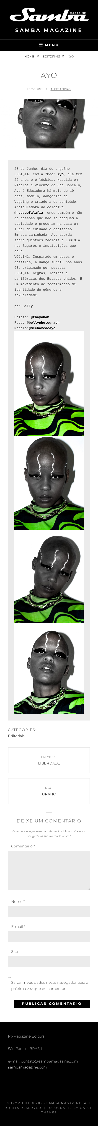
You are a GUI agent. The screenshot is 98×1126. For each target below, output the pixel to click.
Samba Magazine (49, 30)
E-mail (18, 926)
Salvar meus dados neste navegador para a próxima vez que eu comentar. (49, 985)
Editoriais (51, 56)
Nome (18, 901)
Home (29, 56)
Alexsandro (61, 89)
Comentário (23, 846)
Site (14, 951)
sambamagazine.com (27, 1067)
